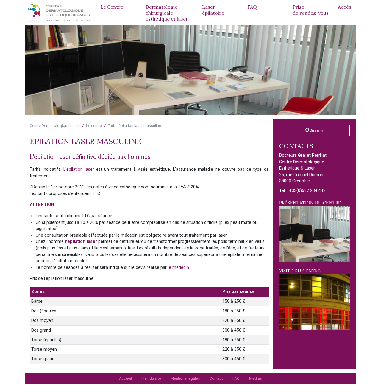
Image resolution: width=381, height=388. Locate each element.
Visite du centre (300, 271)
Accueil (125, 378)
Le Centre (111, 7)
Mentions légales (185, 378)
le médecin (178, 267)
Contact (216, 378)
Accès (344, 7)
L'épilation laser (78, 169)
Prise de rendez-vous (311, 10)
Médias (255, 378)
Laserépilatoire (213, 10)
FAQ (252, 7)
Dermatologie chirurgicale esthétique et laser (167, 13)
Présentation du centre (310, 203)
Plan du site (151, 378)
